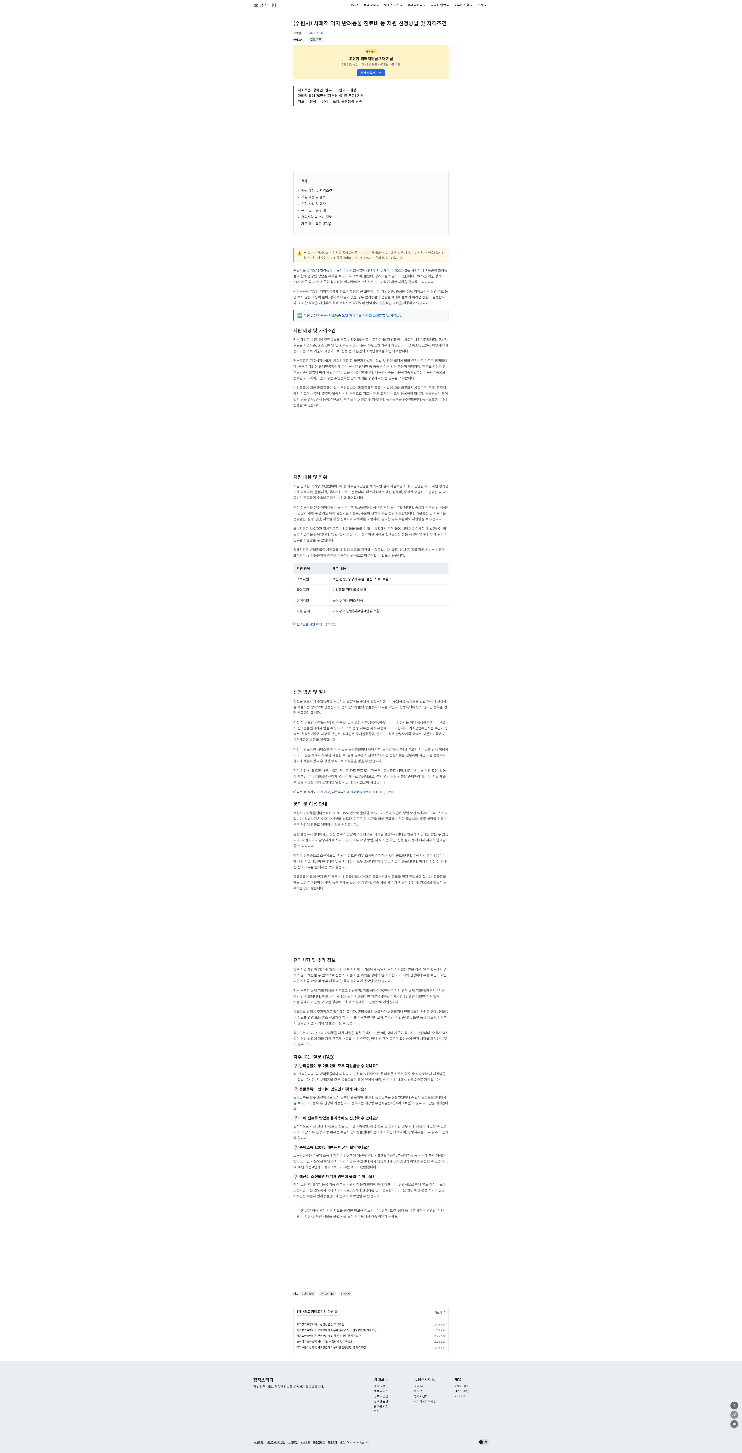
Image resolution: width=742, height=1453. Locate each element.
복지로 (418, 1391)
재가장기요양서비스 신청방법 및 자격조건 (320, 1324)
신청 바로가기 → (371, 73)
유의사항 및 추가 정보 (316, 216)
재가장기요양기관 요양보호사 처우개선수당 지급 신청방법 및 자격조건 (337, 1330)
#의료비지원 (327, 1293)
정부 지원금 (415, 5)
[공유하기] (734, 1424)
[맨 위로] (734, 1405)
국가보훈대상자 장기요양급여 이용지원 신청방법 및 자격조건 (331, 1347)
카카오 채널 (461, 1391)
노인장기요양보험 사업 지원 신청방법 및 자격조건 (325, 1341)
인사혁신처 (421, 1396)
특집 (480, 5)
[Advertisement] (370, 139)
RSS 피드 (460, 1396)
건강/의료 (315, 39)
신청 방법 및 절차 (313, 203)
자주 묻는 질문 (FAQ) (316, 223)
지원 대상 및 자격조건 (316, 190)
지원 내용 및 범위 (313, 196)
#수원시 (345, 1293)
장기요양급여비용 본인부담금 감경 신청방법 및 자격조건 (329, 1336)
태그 (342, 1442)
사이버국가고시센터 (426, 1401)
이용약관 (259, 1442)
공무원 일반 (439, 5)
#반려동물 (308, 1293)
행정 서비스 (392, 5)
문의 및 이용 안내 (313, 210)
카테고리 (332, 1442)
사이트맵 (293, 1442)
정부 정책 (370, 5)
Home (354, 5)
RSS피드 (305, 1442)
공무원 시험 (462, 5)
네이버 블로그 (462, 1386)
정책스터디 (268, 5)
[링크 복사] (734, 1415)
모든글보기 (319, 1442)
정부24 (418, 1386)
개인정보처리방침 (276, 1442)
